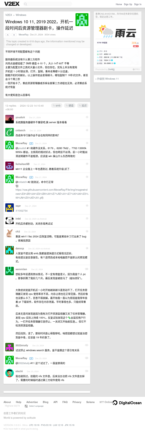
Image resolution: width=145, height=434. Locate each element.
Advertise (32, 402)
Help (18, 402)
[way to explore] (12, 4)
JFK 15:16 (69, 424)
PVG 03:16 (46, 424)
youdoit (20, 117)
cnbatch (20, 130)
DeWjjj (111, 69)
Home (119, 4)
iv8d (18, 218)
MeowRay (23, 34)
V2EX (8, 15)
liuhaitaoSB (23, 164)
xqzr (18, 205)
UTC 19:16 (34, 424)
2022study (22, 345)
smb (57, 105)
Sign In (137, 4)
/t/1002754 (22, 210)
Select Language (36, 405)
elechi (19, 371)
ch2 (18, 231)
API (55, 402)
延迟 (84, 105)
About (7, 402)
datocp (20, 248)
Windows (21, 15)
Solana (90, 402)
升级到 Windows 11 (108, 78)
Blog (45, 402)
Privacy (76, 402)
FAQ (65, 402)
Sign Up (128, 4)
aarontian (21, 269)
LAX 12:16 (58, 424)
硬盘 (71, 105)
